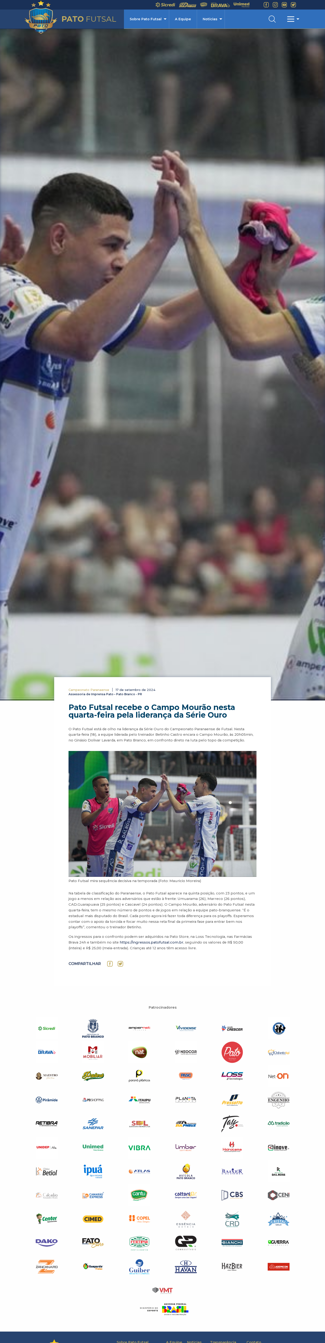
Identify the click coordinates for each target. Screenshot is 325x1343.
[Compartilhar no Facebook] (110, 964)
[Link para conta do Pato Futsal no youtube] (284, 5)
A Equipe (183, 19)
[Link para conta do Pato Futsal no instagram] (275, 5)
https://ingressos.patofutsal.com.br (151, 942)
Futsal (88, 19)
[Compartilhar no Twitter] (120, 964)
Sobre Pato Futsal (146, 19)
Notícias (210, 19)
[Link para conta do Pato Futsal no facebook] (266, 5)
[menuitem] (146, 19)
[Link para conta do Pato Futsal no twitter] (293, 5)
